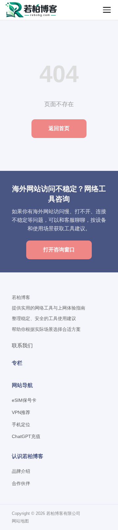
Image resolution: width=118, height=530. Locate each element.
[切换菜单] (107, 10)
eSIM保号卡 (24, 400)
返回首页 (59, 128)
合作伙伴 (21, 483)
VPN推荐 (21, 412)
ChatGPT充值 (26, 436)
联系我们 (22, 345)
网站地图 (20, 520)
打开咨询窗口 (59, 249)
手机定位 (21, 424)
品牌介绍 (21, 471)
